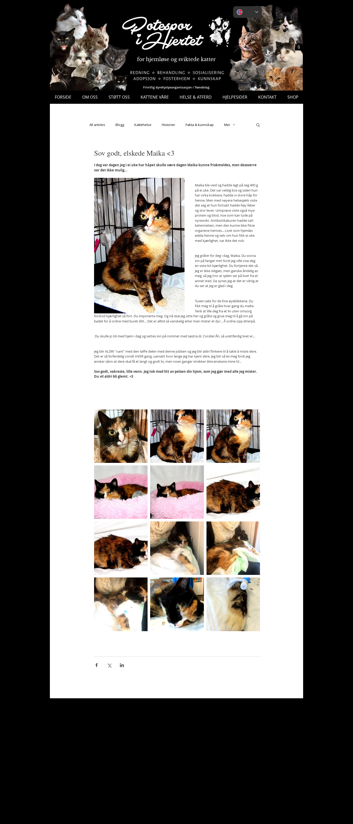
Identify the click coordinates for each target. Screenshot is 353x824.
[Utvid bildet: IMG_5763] (177, 604)
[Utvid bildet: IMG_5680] (121, 436)
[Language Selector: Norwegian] (247, 12)
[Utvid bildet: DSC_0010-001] (233, 492)
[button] (298, 45)
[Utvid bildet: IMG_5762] (233, 604)
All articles (97, 124)
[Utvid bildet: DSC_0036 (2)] (177, 436)
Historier (168, 124)
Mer (227, 124)
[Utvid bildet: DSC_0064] (177, 492)
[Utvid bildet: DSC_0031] (233, 436)
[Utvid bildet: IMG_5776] (233, 548)
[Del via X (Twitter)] (109, 665)
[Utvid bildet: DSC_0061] (121, 492)
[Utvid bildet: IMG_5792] (177, 548)
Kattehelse (142, 124)
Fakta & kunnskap (200, 124)
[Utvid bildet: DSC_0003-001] (121, 548)
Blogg (120, 124)
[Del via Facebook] (96, 665)
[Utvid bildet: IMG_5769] (121, 604)
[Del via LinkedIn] (121, 665)
